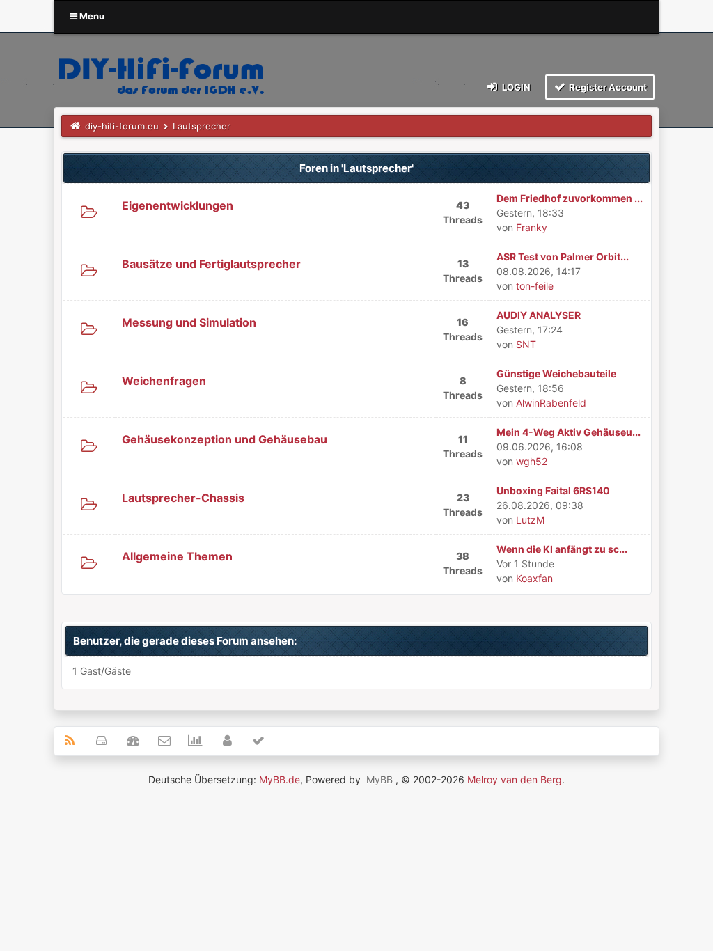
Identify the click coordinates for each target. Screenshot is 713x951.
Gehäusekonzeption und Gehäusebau (224, 439)
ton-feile (535, 286)
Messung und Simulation (189, 322)
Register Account (607, 87)
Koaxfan (534, 578)
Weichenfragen (164, 381)
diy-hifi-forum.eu (122, 126)
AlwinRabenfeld (551, 403)
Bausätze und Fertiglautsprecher (211, 264)
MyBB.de (279, 779)
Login (515, 87)
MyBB (379, 779)
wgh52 (531, 461)
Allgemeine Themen (177, 556)
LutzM (530, 520)
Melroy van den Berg (514, 779)
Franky (531, 227)
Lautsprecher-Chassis (183, 498)
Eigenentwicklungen (177, 205)
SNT (526, 344)
